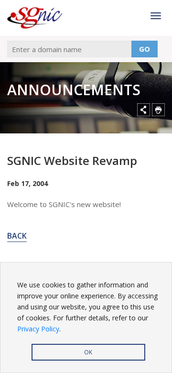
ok (88, 352)
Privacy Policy (38, 328)
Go (144, 49)
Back (17, 235)
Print (158, 109)
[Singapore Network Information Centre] (35, 18)
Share (143, 109)
